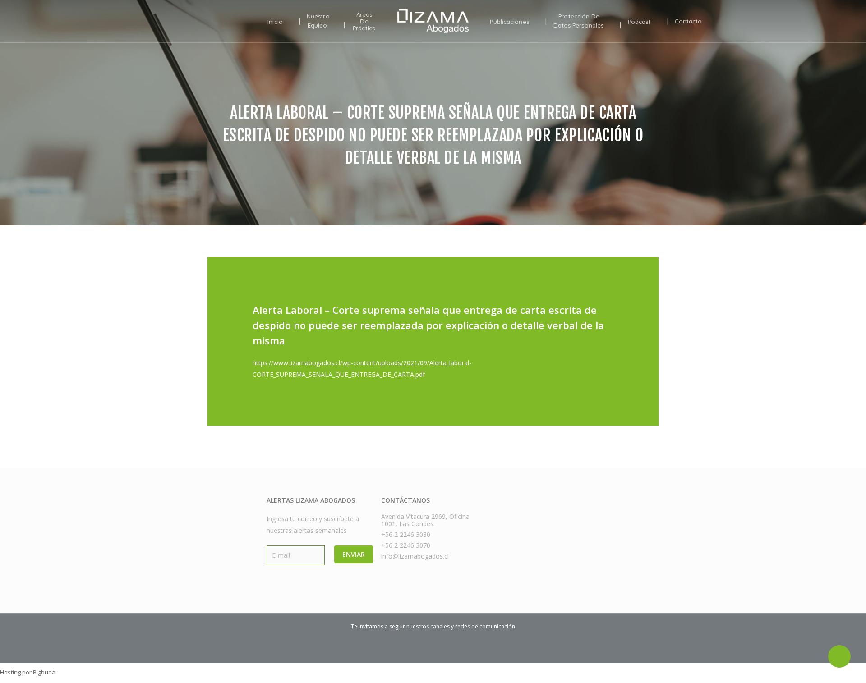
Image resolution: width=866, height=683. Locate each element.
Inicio (275, 21)
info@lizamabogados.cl (415, 556)
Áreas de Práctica (364, 21)
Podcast (639, 21)
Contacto (688, 21)
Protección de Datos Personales (578, 21)
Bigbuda (44, 672)
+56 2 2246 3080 (405, 534)
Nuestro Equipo (318, 21)
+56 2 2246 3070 (405, 545)
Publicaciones (509, 21)
